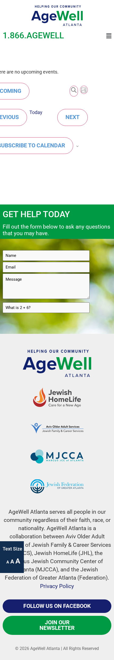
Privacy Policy (57, 586)
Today (35, 112)
